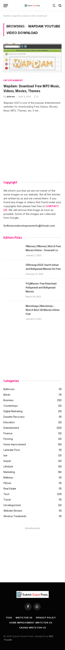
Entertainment (13, 80)
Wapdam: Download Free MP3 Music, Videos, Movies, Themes (31, 89)
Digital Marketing (13, 411)
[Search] (60, 5)
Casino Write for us (32, 627)
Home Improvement (14, 444)
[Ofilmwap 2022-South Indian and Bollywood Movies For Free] (13, 269)
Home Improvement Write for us (30, 622)
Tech (6, 494)
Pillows (7, 483)
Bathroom (8, 389)
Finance (7, 433)
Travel (7, 499)
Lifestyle (8, 466)
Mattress (8, 477)
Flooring (8, 438)
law (5, 455)
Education (9, 422)
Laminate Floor (11, 449)
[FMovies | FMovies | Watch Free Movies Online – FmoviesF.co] (13, 250)
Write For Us (24, 617)
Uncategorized (12, 505)
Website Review (12, 510)
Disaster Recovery (14, 416)
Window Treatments (14, 516)
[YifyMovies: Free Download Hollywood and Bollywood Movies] (13, 287)
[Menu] (5, 5)
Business (8, 400)
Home (6, 15)
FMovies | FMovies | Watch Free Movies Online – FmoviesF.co (43, 248)
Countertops (10, 405)
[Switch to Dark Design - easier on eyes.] (54, 5)
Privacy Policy (46, 617)
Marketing (9, 471)
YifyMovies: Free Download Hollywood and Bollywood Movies (41, 288)
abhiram (11, 96)
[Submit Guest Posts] (32, 5)
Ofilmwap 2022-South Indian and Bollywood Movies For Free (43, 267)
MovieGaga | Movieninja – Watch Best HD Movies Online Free (42, 310)
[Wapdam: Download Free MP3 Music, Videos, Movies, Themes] (32, 59)
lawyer (7, 460)
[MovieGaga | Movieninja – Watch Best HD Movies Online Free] (13, 310)
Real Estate (9, 488)
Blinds (6, 394)
